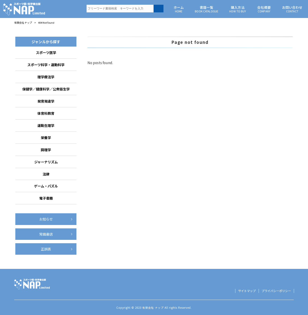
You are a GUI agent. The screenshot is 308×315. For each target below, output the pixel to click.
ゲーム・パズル (46, 185)
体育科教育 (45, 113)
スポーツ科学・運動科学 (45, 64)
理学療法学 (45, 76)
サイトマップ (247, 291)
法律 (46, 173)
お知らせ (46, 218)
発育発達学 (45, 101)
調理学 (46, 149)
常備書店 (46, 234)
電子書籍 (46, 198)
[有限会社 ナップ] (24, 9)
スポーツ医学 (46, 52)
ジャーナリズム (46, 161)
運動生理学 (45, 125)
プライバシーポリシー (276, 291)
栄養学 (46, 137)
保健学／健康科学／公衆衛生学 (46, 88)
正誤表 (46, 248)
